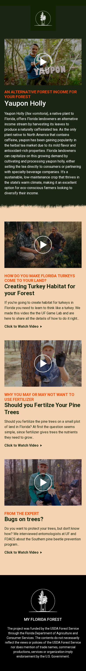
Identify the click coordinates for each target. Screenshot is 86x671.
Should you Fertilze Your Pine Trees (42, 408)
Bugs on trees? (23, 519)
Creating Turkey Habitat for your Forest (39, 289)
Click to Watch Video (21, 326)
